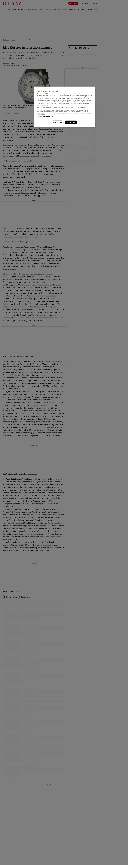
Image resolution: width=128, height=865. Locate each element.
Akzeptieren (71, 122)
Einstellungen (57, 122)
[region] (64, 107)
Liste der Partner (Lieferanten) (45, 116)
